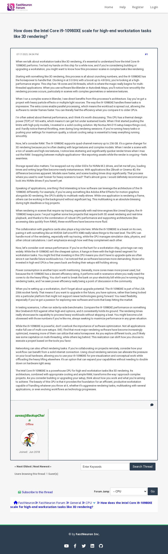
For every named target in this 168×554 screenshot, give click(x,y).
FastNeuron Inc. (88, 534)
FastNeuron (26, 503)
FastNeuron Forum (52, 503)
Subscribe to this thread (37, 492)
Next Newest (41, 466)
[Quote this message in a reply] (152, 405)
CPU (89, 503)
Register (138, 7)
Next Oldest (24, 466)
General (75, 503)
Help (122, 7)
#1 (146, 54)
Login (154, 7)
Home (108, 7)
